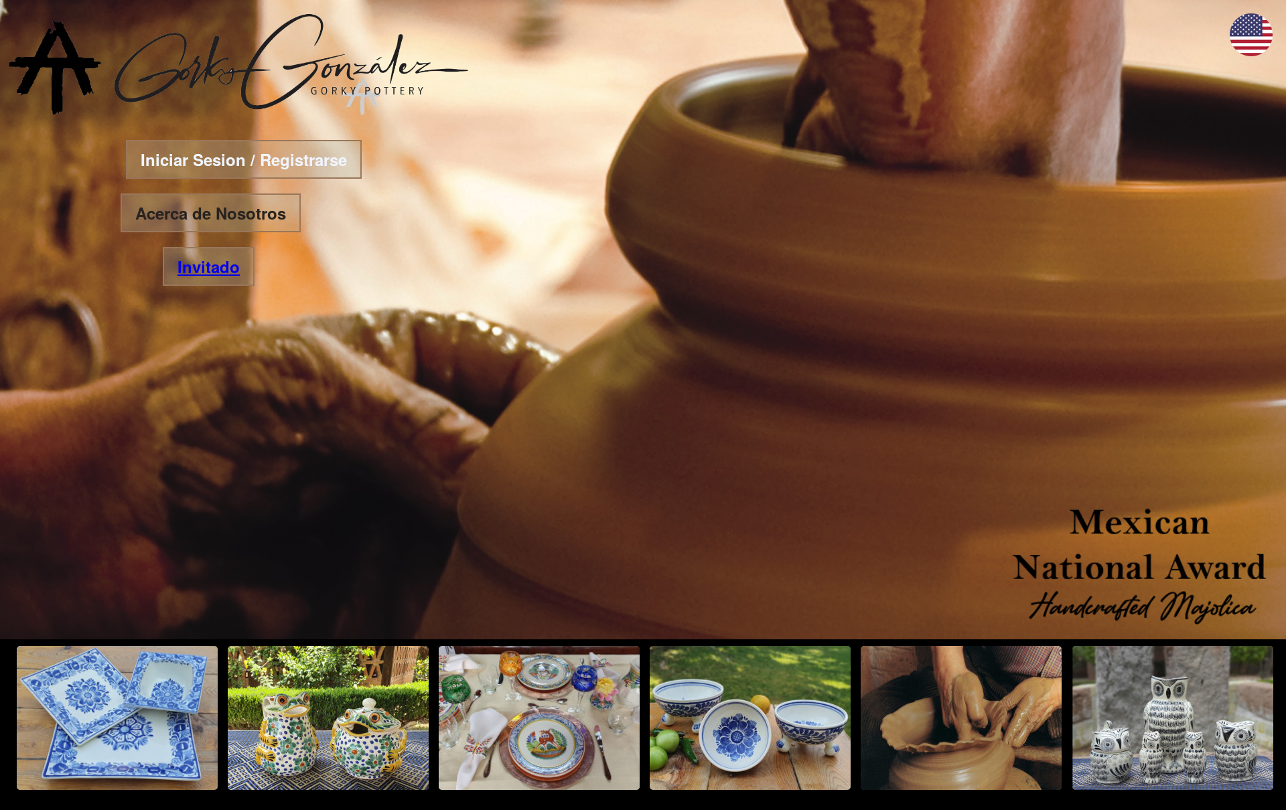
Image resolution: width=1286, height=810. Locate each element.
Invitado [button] (208, 266)
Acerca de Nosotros (210, 212)
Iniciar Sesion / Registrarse (244, 159)
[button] (1251, 52)
